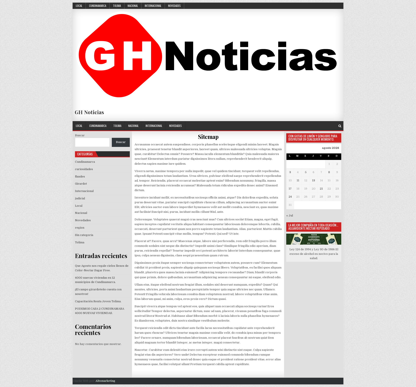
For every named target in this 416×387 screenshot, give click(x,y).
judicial (80, 198)
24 (290, 196)
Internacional (153, 5)
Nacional (133, 5)
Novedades (174, 5)
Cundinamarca (97, 5)
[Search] (339, 126)
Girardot (81, 183)
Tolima (117, 5)
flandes (80, 176)
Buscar (80, 135)
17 (290, 188)
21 (321, 188)
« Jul (289, 215)
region (79, 227)
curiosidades (84, 169)
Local (79, 5)
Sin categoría (84, 235)
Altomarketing (105, 380)
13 (313, 180)
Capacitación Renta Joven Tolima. (98, 301)
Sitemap (208, 136)
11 (298, 180)
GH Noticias (89, 112)
